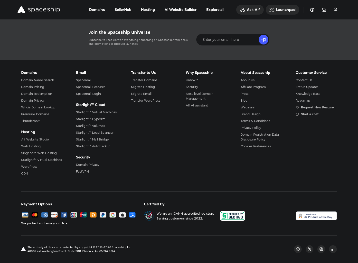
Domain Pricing (32, 86)
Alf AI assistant (197, 105)
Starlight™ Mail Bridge (92, 139)
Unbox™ (192, 80)
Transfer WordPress (145, 100)
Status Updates (307, 86)
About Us (247, 80)
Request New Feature (317, 107)
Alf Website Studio (35, 139)
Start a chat (310, 114)
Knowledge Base (308, 93)
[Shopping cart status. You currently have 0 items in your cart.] (324, 10)
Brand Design (251, 114)
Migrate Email (141, 93)
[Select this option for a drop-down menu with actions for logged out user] (335, 10)
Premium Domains (35, 114)
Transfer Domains (144, 80)
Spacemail (83, 80)
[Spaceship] (39, 9)
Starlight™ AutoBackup (93, 146)
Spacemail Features (90, 86)
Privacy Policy (251, 127)
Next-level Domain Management (199, 96)
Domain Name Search (37, 80)
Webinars (247, 107)
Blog (244, 100)
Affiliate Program (253, 86)
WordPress (29, 166)
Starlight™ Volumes (90, 125)
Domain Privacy (33, 100)
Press (244, 93)
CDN (24, 173)
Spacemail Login (88, 93)
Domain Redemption (36, 93)
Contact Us (304, 80)
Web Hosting (31, 146)
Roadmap (303, 100)
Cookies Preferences (256, 146)
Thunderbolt (30, 120)
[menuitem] (41, 80)
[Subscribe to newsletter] (263, 39)
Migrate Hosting (143, 86)
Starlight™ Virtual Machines (41, 159)
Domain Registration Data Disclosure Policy (260, 137)
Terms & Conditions (255, 120)
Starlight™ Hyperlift (90, 118)
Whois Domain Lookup (38, 107)
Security (192, 86)
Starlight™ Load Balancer (94, 132)
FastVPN (82, 171)
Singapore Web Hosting (39, 152)
